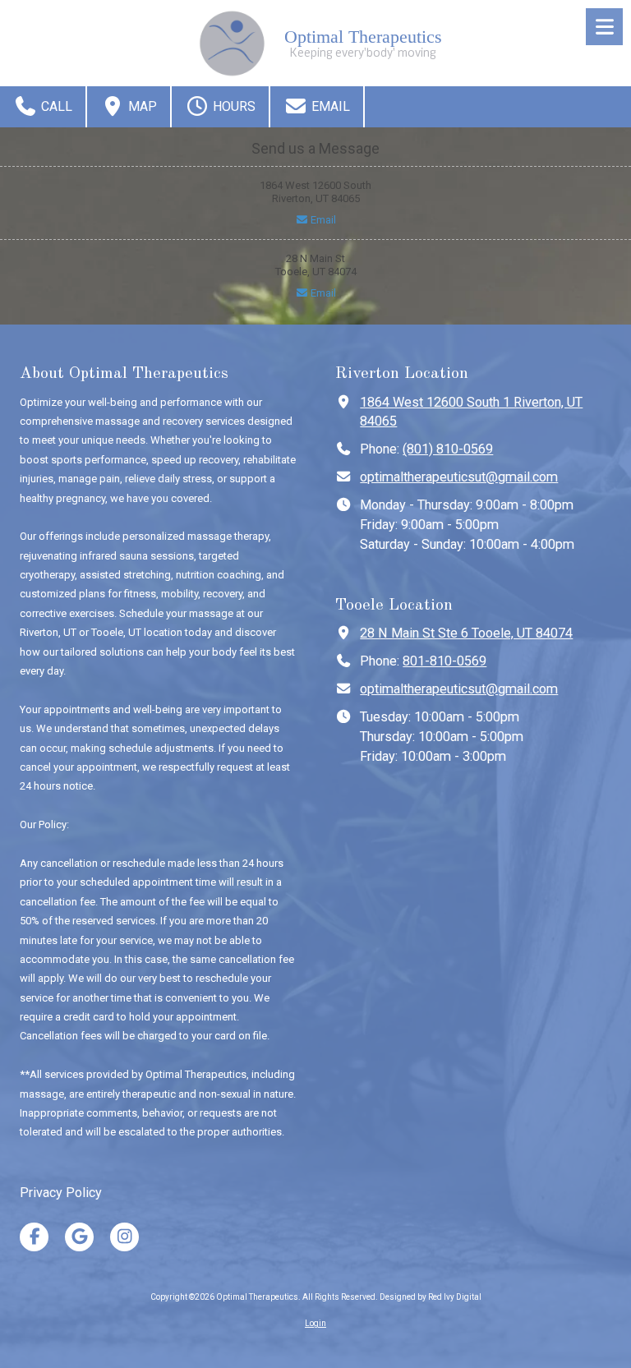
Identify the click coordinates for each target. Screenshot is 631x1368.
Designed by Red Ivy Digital (430, 1296)
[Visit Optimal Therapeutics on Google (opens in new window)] (79, 1237)
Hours (233, 106)
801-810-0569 (444, 661)
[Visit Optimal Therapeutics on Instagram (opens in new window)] (124, 1237)
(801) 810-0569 (448, 449)
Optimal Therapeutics (363, 36)
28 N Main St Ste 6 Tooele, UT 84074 (466, 633)
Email (329, 106)
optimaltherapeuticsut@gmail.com (459, 477)
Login (315, 1323)
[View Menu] (604, 26)
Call (55, 106)
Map (141, 106)
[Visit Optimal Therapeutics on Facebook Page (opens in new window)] (34, 1237)
